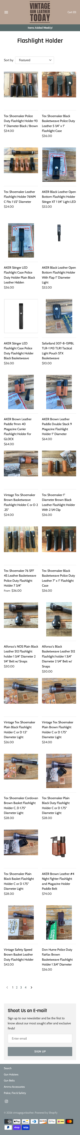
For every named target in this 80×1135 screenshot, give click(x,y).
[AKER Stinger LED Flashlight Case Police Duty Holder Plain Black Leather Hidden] (21, 240)
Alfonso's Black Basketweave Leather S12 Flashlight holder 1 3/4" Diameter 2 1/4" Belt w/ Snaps (58, 656)
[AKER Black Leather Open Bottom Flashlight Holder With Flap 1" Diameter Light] (59, 240)
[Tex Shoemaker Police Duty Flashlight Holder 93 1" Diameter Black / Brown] (21, 89)
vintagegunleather (23, 1112)
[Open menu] (6, 13)
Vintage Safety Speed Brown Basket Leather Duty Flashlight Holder (18, 954)
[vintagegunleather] (40, 12)
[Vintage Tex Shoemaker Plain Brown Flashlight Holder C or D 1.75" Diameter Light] (59, 695)
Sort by (8, 60)
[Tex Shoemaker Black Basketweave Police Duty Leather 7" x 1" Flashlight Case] (59, 543)
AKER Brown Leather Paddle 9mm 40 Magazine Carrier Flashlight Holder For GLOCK (17, 429)
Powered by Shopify (46, 1112)
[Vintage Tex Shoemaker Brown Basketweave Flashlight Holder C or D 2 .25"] (21, 468)
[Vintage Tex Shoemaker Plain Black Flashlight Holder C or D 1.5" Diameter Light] (21, 695)
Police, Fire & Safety (15, 1092)
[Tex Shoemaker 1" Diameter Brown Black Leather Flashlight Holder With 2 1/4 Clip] (59, 468)
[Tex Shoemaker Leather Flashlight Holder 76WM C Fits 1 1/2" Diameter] (21, 164)
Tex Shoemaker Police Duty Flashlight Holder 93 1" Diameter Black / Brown (21, 121)
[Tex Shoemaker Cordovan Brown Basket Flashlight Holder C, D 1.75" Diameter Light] (21, 771)
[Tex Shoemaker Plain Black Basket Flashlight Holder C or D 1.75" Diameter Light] (21, 847)
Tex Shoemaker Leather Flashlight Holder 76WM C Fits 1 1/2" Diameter (20, 197)
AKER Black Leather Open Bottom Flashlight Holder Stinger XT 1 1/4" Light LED (59, 197)
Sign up (40, 1051)
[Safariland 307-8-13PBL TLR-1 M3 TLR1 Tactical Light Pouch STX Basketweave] (59, 316)
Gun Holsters (11, 1074)
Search (7, 1068)
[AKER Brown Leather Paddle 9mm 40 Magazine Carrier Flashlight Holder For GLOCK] (21, 392)
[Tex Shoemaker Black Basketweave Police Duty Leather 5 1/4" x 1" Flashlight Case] (59, 89)
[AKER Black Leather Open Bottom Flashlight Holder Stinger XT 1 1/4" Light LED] (59, 164)
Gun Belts (9, 1080)
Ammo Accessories (14, 1086)
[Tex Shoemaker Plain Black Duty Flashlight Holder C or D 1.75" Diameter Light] (59, 771)
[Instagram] (6, 1102)
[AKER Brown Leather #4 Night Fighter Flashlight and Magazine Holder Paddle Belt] (59, 847)
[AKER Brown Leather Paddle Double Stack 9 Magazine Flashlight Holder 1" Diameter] (59, 392)
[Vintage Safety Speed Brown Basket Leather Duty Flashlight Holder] (21, 922)
